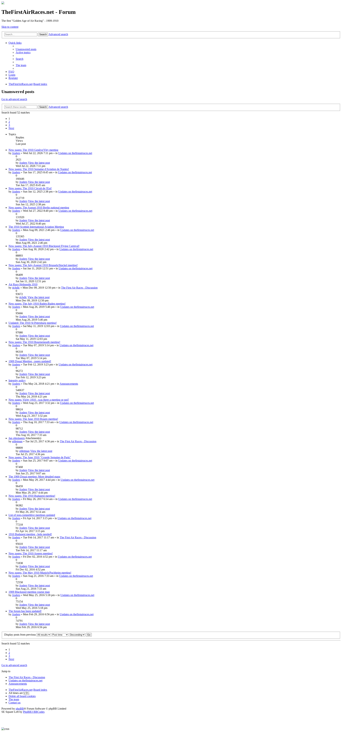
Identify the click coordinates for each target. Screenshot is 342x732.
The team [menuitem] (21, 65)
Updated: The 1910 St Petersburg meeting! (33, 322)
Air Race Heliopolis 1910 (23, 284)
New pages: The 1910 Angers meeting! (31, 553)
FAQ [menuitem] (11, 71)
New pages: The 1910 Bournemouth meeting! (34, 342)
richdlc (16, 287)
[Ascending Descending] (77, 634)
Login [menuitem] (12, 74)
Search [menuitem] (19, 58)
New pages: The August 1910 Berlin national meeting (39, 207)
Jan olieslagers (17, 438)
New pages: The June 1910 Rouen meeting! (33, 418)
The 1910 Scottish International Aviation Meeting (36, 226)
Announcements (69, 383)
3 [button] (9, 125)
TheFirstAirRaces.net (21, 689)
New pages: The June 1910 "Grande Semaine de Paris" (40, 457)
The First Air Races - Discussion (79, 287)
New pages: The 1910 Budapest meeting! (32, 495)
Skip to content (9, 26)
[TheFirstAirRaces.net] (2, 3)
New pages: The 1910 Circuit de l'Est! (30, 188)
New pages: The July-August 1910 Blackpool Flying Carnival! (44, 245)
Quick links (15, 42)
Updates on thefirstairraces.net (75, 153)
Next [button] (11, 128)
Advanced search (58, 34)
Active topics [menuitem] (23, 52)
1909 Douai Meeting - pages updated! (30, 361)
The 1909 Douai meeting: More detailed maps (34, 476)
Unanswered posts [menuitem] (26, 49)
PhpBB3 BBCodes (34, 711)
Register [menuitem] (13, 78)
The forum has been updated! (25, 611)
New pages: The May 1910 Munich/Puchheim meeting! (40, 572)
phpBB (20, 708)
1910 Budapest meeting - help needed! (30, 534)
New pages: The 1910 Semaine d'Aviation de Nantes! (39, 169)
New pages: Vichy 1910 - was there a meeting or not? (39, 399)
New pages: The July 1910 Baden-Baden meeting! (37, 303)
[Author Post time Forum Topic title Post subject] (59, 634)
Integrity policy (17, 380)
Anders (16, 153)
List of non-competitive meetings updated (32, 515)
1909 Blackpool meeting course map (29, 591)
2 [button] (9, 121)
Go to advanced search (14, 99)
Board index (40, 689)
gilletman (17, 441)
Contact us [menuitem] (14, 702)
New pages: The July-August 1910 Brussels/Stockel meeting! (43, 265)
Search (43, 34)
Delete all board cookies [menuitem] (22, 696)
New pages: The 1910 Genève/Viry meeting (33, 149)
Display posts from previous (20, 634)
